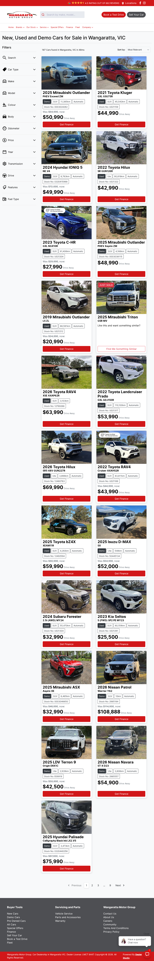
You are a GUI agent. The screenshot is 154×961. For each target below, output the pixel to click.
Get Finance (66, 124)
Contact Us (109, 913)
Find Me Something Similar (121, 348)
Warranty (60, 920)
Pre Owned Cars (16, 920)
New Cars (12, 913)
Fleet (77, 27)
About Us (108, 917)
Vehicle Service (63, 913)
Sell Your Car (14, 935)
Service (43, 27)
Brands (19, 27)
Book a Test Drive (17, 938)
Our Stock (31, 27)
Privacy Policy (111, 931)
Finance (69, 27)
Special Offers (57, 27)
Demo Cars (13, 917)
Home (11, 27)
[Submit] (43, 14)
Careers (107, 920)
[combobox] (62, 14)
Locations (130, 3)
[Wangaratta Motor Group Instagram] (145, 3)
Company (86, 27)
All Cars (11, 924)
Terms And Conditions (116, 928)
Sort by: (121, 50)
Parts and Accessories (68, 917)
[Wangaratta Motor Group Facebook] (141, 3)
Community (109, 924)
